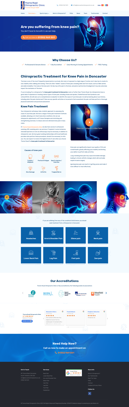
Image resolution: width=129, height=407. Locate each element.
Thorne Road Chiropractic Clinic (32, 127)
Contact (105, 13)
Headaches (46, 390)
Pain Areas (31, 13)
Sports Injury (44, 13)
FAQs (71, 13)
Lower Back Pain (47, 376)
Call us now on (40, 37)
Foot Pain (46, 387)
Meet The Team (92, 378)
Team (85, 13)
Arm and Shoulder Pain (49, 378)
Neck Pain (46, 373)
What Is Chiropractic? (59, 13)
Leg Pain (45, 385)
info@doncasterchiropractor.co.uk (30, 378)
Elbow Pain (46, 380)
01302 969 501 (66, 352)
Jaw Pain (45, 383)
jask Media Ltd (94, 403)
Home (23, 13)
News (78, 13)
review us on (26, 321)
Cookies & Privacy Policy (95, 385)
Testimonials (95, 13)
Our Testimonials (92, 376)
